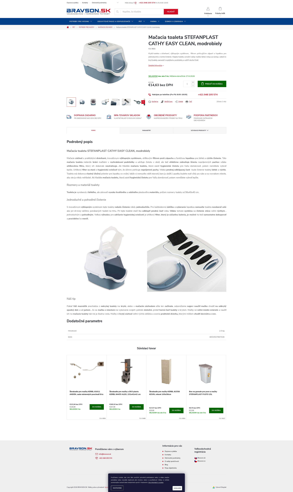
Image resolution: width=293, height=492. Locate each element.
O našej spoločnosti (172, 461)
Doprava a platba (72, 3)
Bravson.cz (201, 461)
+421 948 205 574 (208, 94)
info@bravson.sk (105, 454)
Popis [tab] (93, 130)
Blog (166, 465)
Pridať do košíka (214, 84)
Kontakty (85, 3)
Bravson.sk (201, 458)
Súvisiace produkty (198, 130)
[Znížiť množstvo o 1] (193, 85)
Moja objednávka (171, 468)
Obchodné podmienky (99, 3)
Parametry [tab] (146, 130)
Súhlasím (177, 488)
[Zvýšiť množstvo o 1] (193, 82)
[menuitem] (81, 21)
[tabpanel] (87, 387)
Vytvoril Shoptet (221, 487)
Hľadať (171, 11)
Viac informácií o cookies (155, 482)
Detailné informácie (155, 65)
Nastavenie (117, 488)
